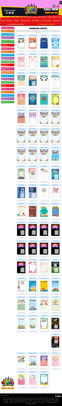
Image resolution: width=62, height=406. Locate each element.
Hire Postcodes (5, 400)
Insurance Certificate (52, 17)
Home (13, 17)
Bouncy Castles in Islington (17, 399)
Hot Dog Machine (5, 82)
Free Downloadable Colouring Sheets (15, 24)
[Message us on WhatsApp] (12, 12)
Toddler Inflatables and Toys (7, 98)
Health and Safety (42, 17)
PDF (22, 50)
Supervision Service (25, 20)
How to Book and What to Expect (29, 17)
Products (8, 17)
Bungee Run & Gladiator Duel (7, 72)
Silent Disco (4, 92)
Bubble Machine (5, 102)
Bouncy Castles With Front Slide (8, 37)
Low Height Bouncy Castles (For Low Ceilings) (8, 41)
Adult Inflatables (5, 95)
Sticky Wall (4, 85)
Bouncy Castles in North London (39, 399)
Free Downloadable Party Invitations (46, 24)
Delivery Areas (30, 400)
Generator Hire (35, 20)
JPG (24, 50)
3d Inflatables (4, 45)
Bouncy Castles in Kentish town (28, 399)
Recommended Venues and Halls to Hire (21, 400)
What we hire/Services (7, 20)
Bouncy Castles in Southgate (50, 399)
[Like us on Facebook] (7, 12)
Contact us (16, 20)
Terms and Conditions (46, 20)
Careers (3, 17)
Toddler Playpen (5, 75)
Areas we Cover (56, 20)
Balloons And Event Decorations (8, 79)
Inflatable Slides (5, 31)
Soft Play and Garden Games (7, 61)
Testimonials (6, 402)
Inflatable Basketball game (7, 58)
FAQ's (59, 17)
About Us (18, 17)
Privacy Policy (11, 400)
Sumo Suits (4, 89)
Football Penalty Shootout (7, 55)
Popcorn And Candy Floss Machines (6, 68)
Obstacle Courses (5, 51)
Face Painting (4, 48)
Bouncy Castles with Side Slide (7, 34)
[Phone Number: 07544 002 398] (51, 13)
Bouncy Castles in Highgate (8, 399)
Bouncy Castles (5, 28)
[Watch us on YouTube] (10, 12)
